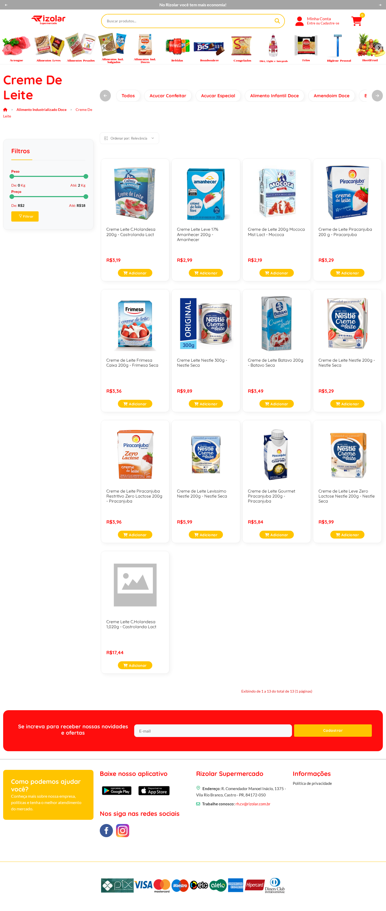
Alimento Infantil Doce (274, 95)
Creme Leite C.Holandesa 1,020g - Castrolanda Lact (131, 624)
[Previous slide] (7, 48)
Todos (128, 95)
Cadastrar (333, 730)
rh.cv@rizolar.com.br (253, 803)
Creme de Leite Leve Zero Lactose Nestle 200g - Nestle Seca (347, 496)
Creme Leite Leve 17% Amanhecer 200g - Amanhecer (197, 234)
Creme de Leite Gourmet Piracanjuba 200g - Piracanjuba (271, 496)
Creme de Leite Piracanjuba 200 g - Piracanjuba (345, 232)
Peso (15, 171)
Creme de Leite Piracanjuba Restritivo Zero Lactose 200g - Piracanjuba (134, 496)
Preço (16, 191)
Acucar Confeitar (168, 95)
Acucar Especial (218, 95)
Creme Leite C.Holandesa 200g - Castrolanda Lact (130, 232)
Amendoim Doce (332, 95)
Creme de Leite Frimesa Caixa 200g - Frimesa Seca (132, 362)
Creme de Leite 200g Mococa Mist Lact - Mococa (276, 232)
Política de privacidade (312, 783)
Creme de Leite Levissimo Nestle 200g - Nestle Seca (202, 493)
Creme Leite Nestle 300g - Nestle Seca (202, 362)
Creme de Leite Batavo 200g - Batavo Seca (275, 362)
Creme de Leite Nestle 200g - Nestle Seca (347, 362)
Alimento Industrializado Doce (41, 109)
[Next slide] (378, 48)
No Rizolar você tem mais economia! (193, 5)
